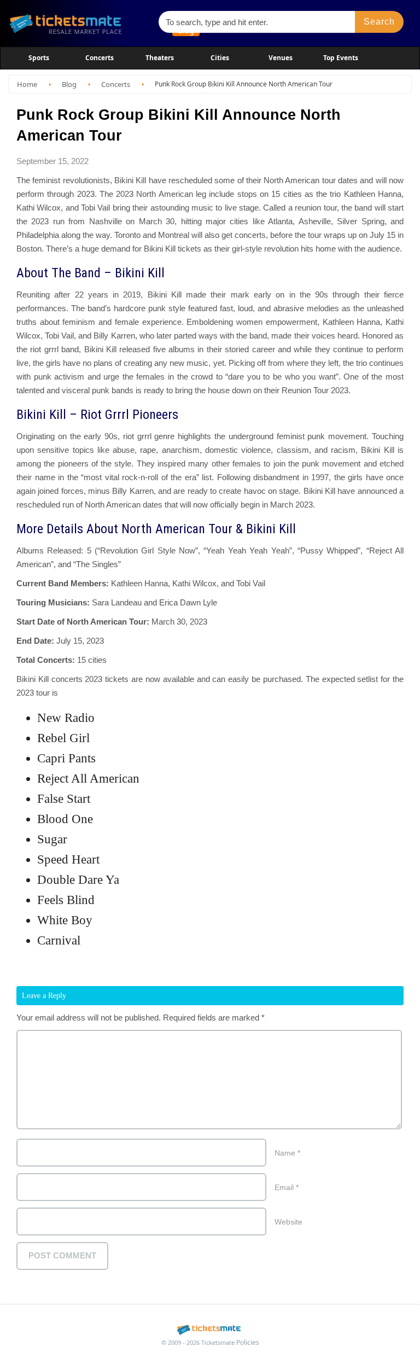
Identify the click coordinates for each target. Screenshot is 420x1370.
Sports (38, 57)
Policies (247, 1342)
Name (287, 1153)
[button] (379, 22)
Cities (220, 57)
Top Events (340, 57)
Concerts (99, 57)
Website (288, 1221)
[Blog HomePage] (78, 23)
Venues (281, 57)
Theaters (159, 57)
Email (287, 1187)
